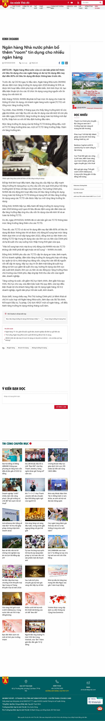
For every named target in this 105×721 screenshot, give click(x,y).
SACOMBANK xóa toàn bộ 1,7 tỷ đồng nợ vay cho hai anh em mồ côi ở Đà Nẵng (58, 554)
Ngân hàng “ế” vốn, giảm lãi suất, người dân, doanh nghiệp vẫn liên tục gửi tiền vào (33, 332)
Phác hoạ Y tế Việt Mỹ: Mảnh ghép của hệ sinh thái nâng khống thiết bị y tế (85, 136)
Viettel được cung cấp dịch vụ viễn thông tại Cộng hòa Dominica (56, 610)
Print (66, 63)
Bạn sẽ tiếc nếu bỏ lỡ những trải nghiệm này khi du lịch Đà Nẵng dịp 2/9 (11, 554)
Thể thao (80, 7)
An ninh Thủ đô (19, 2)
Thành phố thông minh (57, 7)
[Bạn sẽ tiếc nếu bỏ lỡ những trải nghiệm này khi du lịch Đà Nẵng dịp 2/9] (12, 541)
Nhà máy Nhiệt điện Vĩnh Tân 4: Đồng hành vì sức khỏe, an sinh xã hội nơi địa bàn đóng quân (57, 497)
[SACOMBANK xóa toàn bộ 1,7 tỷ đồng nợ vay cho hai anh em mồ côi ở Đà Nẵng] (58, 541)
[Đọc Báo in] (79, 3)
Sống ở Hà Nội (89, 7)
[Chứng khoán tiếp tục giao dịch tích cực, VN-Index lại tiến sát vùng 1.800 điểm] (58, 455)
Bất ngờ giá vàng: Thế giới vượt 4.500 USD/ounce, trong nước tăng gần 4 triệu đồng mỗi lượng (85, 173)
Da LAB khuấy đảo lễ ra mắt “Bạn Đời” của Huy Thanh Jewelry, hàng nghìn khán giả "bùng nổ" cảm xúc (34, 469)
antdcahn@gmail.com (88, 690)
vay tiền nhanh (78, 192)
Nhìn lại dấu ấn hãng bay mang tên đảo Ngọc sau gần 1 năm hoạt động (57, 582)
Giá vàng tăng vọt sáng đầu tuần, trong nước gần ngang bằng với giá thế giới (35, 527)
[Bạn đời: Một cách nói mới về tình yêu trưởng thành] (12, 626)
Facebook (59, 63)
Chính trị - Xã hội (27, 7)
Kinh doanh (97, 7)
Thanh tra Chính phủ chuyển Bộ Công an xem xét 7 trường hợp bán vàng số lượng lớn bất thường (85, 125)
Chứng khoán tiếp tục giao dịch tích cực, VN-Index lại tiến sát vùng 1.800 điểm (57, 467)
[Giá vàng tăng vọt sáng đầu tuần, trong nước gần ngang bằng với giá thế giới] (35, 514)
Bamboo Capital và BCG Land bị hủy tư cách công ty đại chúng (85, 147)
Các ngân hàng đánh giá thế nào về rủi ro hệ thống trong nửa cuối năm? (57, 527)
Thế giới (35, 7)
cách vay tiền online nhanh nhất (83, 196)
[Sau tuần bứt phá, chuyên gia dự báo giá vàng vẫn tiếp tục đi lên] (35, 571)
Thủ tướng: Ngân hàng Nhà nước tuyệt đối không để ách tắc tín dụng (28, 335)
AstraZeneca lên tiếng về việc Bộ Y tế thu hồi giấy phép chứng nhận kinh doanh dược (12, 527)
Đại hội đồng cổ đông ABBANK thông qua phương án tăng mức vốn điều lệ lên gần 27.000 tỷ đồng (12, 469)
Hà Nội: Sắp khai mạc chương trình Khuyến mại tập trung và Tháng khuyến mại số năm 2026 (12, 584)
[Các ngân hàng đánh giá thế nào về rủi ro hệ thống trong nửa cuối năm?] (58, 514)
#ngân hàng (11, 348)
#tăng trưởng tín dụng (39, 348)
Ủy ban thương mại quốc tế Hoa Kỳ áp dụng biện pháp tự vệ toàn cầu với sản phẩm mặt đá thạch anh (34, 555)
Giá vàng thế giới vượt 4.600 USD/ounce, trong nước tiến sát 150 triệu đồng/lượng (11, 611)
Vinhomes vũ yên (79, 189)
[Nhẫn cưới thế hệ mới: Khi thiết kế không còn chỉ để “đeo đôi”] (35, 598)
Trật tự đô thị (16, 7)
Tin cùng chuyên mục (15, 443)
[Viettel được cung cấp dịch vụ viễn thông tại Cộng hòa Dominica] (58, 598)
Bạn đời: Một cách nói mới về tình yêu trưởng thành (11, 637)
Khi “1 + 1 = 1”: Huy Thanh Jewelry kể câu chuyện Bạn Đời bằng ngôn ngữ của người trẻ (34, 497)
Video (49, 7)
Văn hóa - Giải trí (72, 7)
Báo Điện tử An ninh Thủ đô (5, 4)
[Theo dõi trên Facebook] (69, 2)
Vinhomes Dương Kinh (80, 185)
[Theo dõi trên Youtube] (72, 2)
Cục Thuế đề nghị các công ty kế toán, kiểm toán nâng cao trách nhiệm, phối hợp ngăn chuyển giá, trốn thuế (84, 160)
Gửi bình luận (61, 407)
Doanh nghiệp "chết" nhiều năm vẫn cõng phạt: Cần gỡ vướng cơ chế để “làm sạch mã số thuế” (11, 498)
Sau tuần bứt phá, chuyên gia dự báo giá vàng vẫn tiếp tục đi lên (34, 582)
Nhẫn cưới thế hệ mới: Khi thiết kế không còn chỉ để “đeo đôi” (34, 610)
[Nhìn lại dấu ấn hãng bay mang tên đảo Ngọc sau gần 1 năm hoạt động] (58, 571)
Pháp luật (41, 7)
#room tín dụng (23, 348)
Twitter (63, 63)
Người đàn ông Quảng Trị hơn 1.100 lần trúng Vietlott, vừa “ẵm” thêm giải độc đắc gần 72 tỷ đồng (34, 640)
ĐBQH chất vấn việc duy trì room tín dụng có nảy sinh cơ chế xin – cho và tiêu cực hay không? (34, 339)
